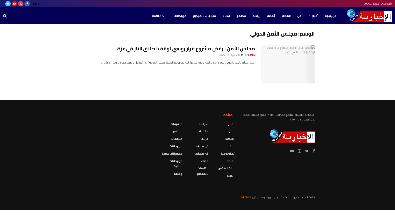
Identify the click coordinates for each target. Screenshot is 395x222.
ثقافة (271, 15)
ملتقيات (176, 138)
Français (157, 15)
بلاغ (232, 146)
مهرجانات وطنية (176, 163)
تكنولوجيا (228, 153)
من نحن (36, 3)
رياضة (256, 15)
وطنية (178, 173)
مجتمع (241, 15)
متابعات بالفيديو (204, 15)
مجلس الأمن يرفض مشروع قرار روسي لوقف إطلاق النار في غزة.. (185, 48)
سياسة (203, 124)
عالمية (203, 131)
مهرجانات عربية (172, 153)
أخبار (315, 15)
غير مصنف (201, 146)
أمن (300, 15)
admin (251, 55)
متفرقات (176, 124)
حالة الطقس (226, 168)
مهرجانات (179, 15)
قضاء (226, 15)
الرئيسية (331, 15)
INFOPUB (246, 197)
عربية (204, 138)
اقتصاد (286, 15)
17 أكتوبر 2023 (234, 55)
